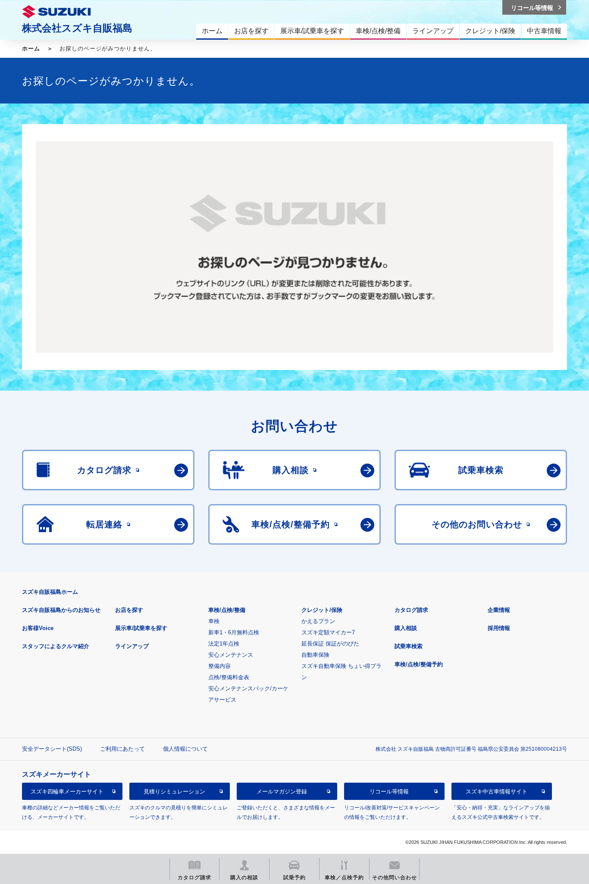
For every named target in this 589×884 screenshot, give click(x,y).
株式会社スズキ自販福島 (77, 28)
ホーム (31, 48)
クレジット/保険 (321, 610)
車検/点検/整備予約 (419, 664)
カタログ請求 (411, 610)
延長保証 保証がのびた (330, 643)
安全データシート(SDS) (52, 749)
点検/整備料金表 (228, 677)
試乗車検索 (409, 646)
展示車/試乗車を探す (141, 628)
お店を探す (129, 610)
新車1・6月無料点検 (233, 632)
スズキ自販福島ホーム (50, 592)
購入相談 (406, 628)
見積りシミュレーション (174, 791)
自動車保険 (315, 655)
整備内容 (219, 666)
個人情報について (185, 749)
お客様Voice (37, 628)
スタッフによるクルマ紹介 (55, 646)
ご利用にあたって (122, 749)
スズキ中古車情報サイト (496, 791)
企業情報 (499, 610)
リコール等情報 (389, 791)
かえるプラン (318, 621)
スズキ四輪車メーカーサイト (67, 791)
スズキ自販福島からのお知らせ (61, 610)
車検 (213, 621)
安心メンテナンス (230, 655)
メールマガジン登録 (282, 791)
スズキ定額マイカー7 (328, 632)
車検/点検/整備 (226, 610)
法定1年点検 (223, 643)
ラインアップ (132, 646)
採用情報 (499, 628)
